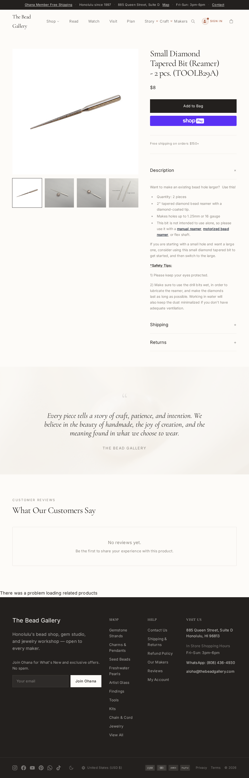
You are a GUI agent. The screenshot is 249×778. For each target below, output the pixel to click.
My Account (158, 679)
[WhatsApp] (49, 767)
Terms (216, 768)
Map (165, 5)
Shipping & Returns (157, 642)
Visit (113, 21)
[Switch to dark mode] (71, 767)
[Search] (193, 21)
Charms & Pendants (117, 647)
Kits (112, 708)
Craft (164, 21)
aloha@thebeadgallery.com (210, 671)
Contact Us (157, 630)
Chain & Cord (121, 717)
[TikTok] (58, 767)
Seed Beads (119, 659)
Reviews (155, 671)
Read (74, 21)
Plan (131, 21)
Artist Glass (119, 682)
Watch (94, 21)
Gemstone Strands (118, 633)
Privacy (201, 768)
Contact (218, 5)
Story (149, 21)
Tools (114, 700)
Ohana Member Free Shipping (48, 5)
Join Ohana (86, 681)
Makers (180, 21)
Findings (116, 691)
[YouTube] (32, 767)
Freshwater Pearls (119, 671)
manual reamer (189, 229)
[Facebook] (23, 767)
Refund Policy (160, 653)
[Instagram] (14, 767)
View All (116, 735)
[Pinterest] (41, 767)
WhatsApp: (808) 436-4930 (210, 662)
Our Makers (158, 662)
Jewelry (116, 726)
